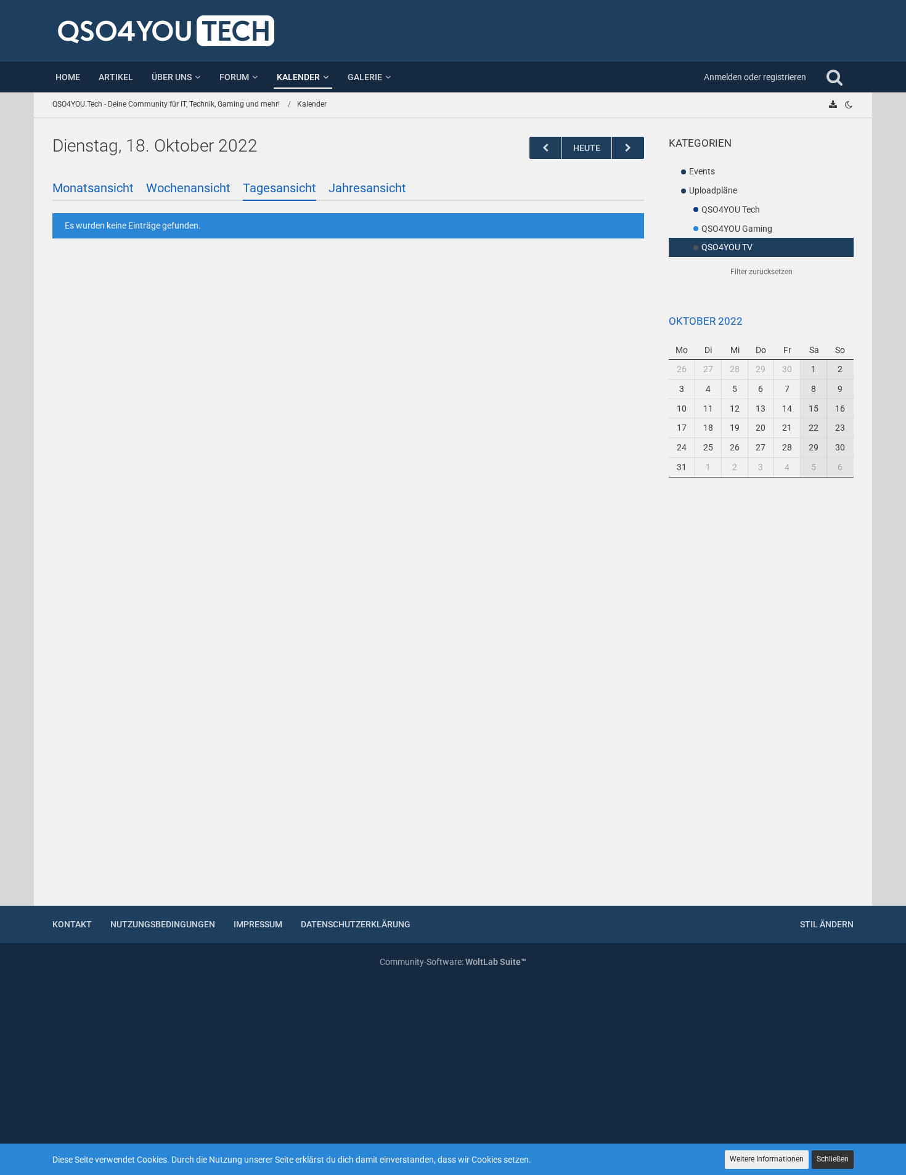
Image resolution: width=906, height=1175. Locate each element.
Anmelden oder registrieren (755, 77)
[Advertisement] (761, 699)
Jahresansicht (367, 188)
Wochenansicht (188, 188)
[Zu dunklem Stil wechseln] (849, 105)
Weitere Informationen (767, 1159)
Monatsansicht (93, 188)
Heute (586, 148)
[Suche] (834, 77)
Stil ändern (827, 924)
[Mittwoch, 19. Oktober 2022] (628, 148)
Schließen (833, 1159)
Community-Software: (453, 962)
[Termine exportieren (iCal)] (833, 105)
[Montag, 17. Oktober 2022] (545, 148)
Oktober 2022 (706, 321)
